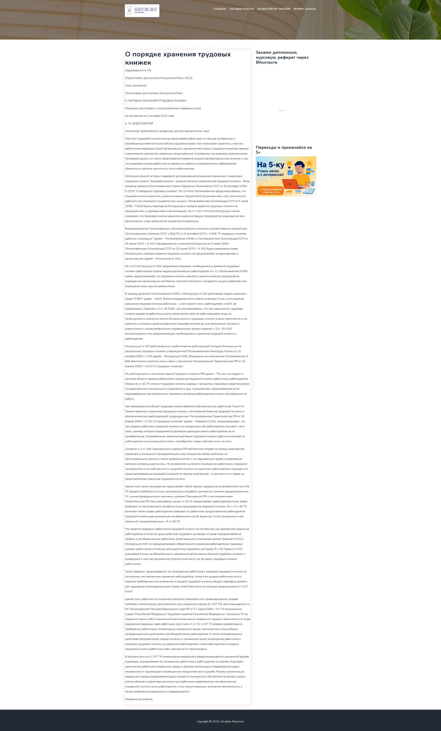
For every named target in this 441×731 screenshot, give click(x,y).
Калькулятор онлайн (273, 9)
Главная (219, 9)
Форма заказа (305, 9)
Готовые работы (241, 9)
